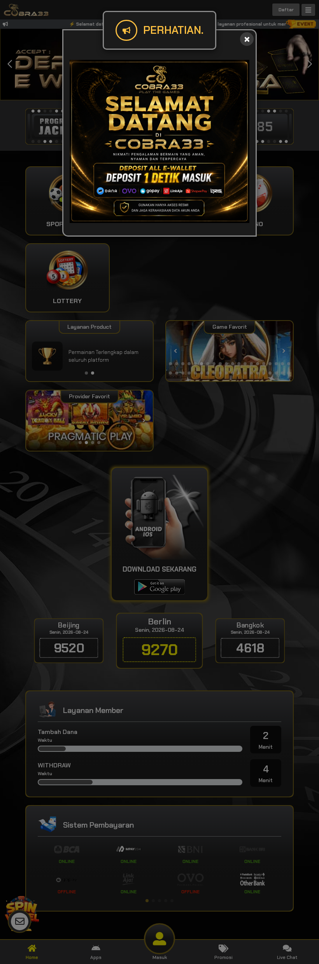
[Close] (247, 39)
